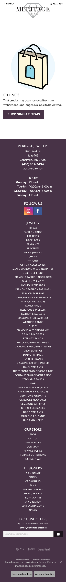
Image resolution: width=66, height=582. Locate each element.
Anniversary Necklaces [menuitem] (33, 392)
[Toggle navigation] (5, 16)
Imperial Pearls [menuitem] (33, 489)
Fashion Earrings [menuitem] (33, 293)
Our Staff (33, 447)
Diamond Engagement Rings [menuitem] (33, 347)
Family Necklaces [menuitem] (33, 281)
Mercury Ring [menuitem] (33, 494)
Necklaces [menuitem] (33, 240)
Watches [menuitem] (33, 261)
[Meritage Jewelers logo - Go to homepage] (33, 10)
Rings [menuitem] (33, 383)
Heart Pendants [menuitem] (33, 359)
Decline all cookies (21, 574)
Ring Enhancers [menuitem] (33, 420)
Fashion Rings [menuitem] (33, 232)
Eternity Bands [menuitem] (33, 338)
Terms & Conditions (33, 455)
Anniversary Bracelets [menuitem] (33, 387)
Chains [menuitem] (33, 257)
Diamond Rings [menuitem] (33, 355)
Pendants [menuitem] (33, 244)
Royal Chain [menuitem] (33, 498)
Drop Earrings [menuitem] (33, 351)
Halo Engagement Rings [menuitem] (33, 342)
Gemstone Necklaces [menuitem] (32, 400)
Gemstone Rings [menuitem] (33, 273)
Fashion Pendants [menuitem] (33, 285)
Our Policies (33, 443)
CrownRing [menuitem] (32, 481)
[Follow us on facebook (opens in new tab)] (38, 211)
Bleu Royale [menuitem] (33, 473)
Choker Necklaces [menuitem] (33, 408)
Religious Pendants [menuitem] (33, 416)
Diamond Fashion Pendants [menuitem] (33, 297)
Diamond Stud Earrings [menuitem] (33, 318)
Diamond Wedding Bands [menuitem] (33, 330)
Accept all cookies (44, 574)
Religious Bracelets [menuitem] (33, 310)
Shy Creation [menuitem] (33, 502)
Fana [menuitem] (33, 485)
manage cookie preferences (30, 565)
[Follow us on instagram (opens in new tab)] (28, 211)
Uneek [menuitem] (33, 510)
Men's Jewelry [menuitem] (33, 252)
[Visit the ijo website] (31, 549)
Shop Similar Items (24, 114)
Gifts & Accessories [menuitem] (33, 265)
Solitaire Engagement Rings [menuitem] (33, 375)
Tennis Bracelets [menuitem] (33, 334)
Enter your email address (33, 528)
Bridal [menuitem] (33, 228)
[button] (8, 4)
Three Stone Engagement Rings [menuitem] (33, 371)
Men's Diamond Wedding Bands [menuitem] (33, 269)
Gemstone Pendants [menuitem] (33, 396)
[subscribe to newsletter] (58, 534)
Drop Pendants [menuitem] (33, 412)
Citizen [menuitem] (33, 477)
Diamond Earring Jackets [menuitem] (33, 363)
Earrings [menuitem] (33, 236)
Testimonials (33, 459)
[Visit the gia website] (20, 549)
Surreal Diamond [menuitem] (33, 506)
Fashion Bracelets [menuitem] (33, 314)
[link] (54, 4)
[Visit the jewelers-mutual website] (44, 549)
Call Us (33, 438)
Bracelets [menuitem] (33, 248)
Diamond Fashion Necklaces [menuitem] (33, 277)
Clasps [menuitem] (33, 326)
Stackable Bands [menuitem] (33, 379)
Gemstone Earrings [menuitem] (33, 404)
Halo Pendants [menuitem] (33, 367)
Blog (33, 434)
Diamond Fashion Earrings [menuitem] (33, 289)
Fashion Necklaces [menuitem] (33, 302)
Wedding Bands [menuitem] (33, 322)
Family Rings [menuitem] (33, 306)
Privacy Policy (33, 451)
